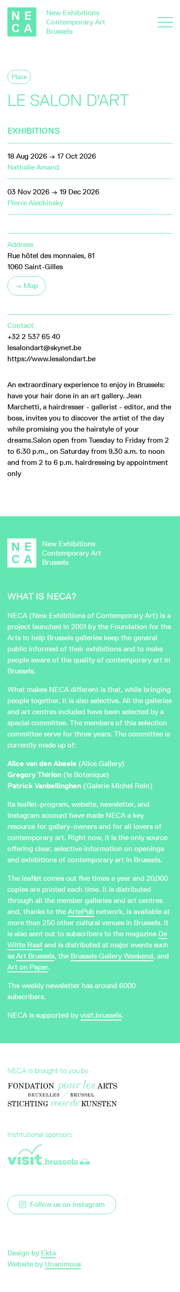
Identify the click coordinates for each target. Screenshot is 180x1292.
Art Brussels (35, 956)
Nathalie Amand (33, 167)
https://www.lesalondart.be (51, 358)
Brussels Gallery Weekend (112, 956)
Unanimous (63, 1264)
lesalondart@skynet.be (44, 347)
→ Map (26, 285)
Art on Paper (27, 967)
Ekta (48, 1253)
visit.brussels (100, 1015)
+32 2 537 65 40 (33, 336)
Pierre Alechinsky (35, 202)
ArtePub (81, 911)
